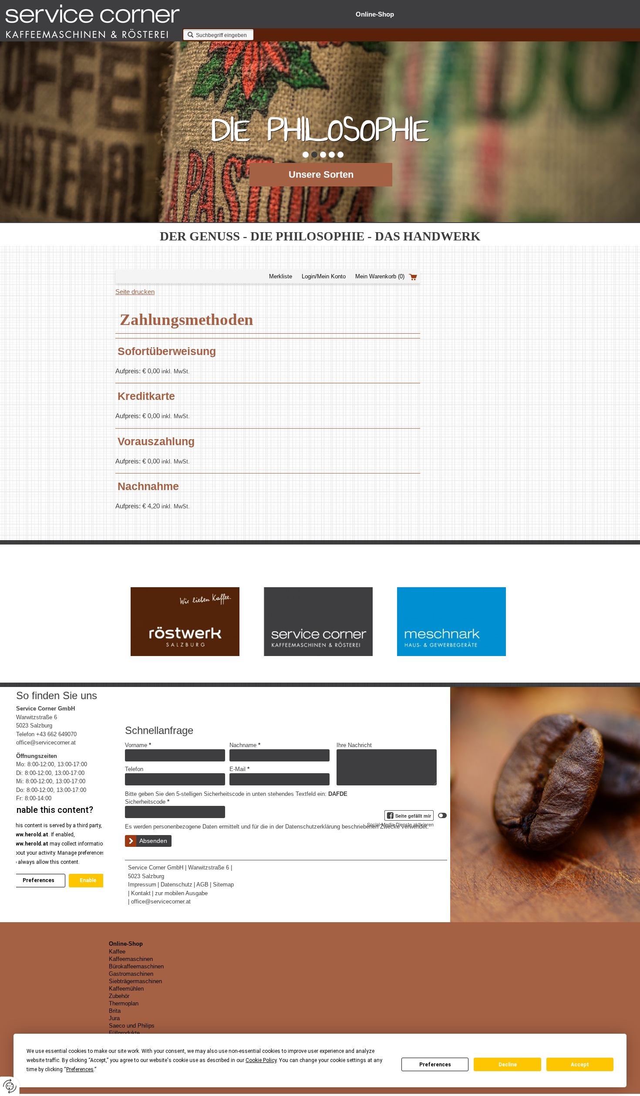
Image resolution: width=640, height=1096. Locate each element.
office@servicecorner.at (46, 742)
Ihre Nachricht (354, 745)
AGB (202, 884)
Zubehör (119, 996)
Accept (580, 1065)
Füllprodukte (124, 1033)
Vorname (138, 745)
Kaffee (117, 951)
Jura (114, 1018)
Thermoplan (123, 1003)
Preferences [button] (80, 1069)
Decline (508, 1065)
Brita (115, 1011)
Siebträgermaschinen (135, 981)
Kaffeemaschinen (131, 959)
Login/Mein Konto (324, 276)
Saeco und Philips (132, 1025)
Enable (88, 880)
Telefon (134, 769)
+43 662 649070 (56, 734)
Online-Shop (375, 14)
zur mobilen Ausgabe (181, 893)
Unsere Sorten (321, 174)
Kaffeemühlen (126, 988)
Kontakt (141, 893)
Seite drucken (135, 291)
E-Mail (239, 769)
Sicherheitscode (147, 801)
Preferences (435, 1065)
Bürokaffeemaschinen (136, 966)
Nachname (244, 745)
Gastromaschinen (131, 974)
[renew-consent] (10, 1086)
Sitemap (223, 884)
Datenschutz (176, 884)
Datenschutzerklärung (312, 826)
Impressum (142, 884)
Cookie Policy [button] (261, 1060)
